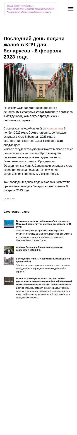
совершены (55, 128)
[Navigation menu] (70, 9)
